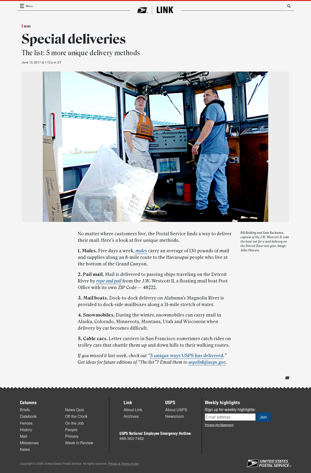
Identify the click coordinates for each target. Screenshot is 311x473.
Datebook (28, 416)
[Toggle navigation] (22, 6)
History (26, 429)
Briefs (25, 409)
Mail (23, 436)
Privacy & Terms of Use (123, 463)
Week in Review (79, 443)
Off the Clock (76, 416)
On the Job (74, 423)
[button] (287, 6)
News (27, 26)
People (71, 429)
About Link (133, 409)
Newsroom (174, 416)
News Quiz (74, 409)
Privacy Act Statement (219, 425)
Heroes (26, 423)
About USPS (176, 409)
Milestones (29, 443)
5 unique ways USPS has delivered (186, 355)
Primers (71, 436)
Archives (131, 416)
